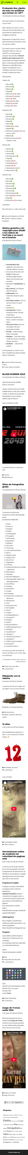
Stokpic (8, 613)
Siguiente (19, 1102)
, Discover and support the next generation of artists (15, 327)
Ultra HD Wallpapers (12, 577)
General (6, 216)
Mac (16, 1124)
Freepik (8, 591)
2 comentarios (8, 962)
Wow (12, 1142)
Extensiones (14, 1117)
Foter (8, 603)
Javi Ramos (23, 661)
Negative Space (11, 555)
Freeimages (10, 593)
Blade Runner (8, 477)
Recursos (18, 362)
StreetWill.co (10, 584)
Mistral (11, 51)
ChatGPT (5, 53)
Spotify (17, 1134)
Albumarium (10, 601)
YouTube (17, 367)
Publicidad (17, 1131)
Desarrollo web (8, 959)
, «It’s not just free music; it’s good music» (16, 303)
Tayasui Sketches (17, 707)
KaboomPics (10, 541)
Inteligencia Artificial (17, 216)
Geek (15, 1121)
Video (6, 844)
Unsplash (9, 529)
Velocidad (17, 959)
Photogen (9, 634)
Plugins (9, 1131)
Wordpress (6, 1142)
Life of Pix (9, 545)
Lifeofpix (9, 629)
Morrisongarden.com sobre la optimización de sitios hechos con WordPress (14, 871)
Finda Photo (10, 589)
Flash (12, 1121)
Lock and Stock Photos (13, 550)
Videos (4, 365)
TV (10, 1093)
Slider (14, 1134)
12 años (6, 724)
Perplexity (5, 51)
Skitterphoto (10, 572)
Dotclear (21, 1115)
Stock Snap (10, 548)
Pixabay (8, 531)
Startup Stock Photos (13, 636)
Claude (23, 48)
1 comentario (8, 770)
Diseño (6, 666)
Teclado (8, 1137)
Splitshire (9, 543)
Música (12, 362)
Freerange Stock (11, 605)
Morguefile (9, 617)
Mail (19, 1124)
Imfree (8, 622)
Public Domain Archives (14, 641)
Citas (15, 1115)
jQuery (11, 1124)
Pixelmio (4, 1131)
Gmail (17, 1121)
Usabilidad (11, 1139)
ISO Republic (10, 608)
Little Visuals (10, 538)
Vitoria (18, 1139)
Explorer (9, 1117)
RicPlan (20, 1131)
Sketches (18, 715)
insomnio (12, 715)
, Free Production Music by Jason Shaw (14, 296)
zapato (4, 717)
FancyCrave (10, 560)
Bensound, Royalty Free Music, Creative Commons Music (14, 319)
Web (17, 666)
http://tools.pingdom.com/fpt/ (12, 952)
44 (13, 1102)
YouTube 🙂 (10, 308)
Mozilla (22, 1124)
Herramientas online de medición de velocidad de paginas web (13, 855)
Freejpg (8, 620)
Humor (6, 1093)
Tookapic (9, 586)
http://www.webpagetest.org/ (16, 928)
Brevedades (7, 767)
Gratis (6, 367)
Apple (4, 1115)
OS (21, 1128)
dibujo (6, 715)
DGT (18, 1115)
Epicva (8, 553)
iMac (4, 1124)
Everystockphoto (11, 624)
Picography (10, 536)
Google (21, 1121)
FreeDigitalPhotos (12, 615)
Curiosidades (8, 842)
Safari (5, 1134)
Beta (7, 1115)
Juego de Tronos (9, 1095)
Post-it (13, 1131)
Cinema (6, 475)
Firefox (7, 1120)
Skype (10, 1134)
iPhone (7, 1124)
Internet (7, 362)
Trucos (5, 1140)
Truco (23, 1137)
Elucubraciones (9, 712)
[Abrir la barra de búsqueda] (17, 2)
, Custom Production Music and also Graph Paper (14, 312)
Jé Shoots (9, 565)
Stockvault (9, 644)
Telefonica (13, 1137)
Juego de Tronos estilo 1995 (11, 1009)
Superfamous (10, 632)
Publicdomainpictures (13, 627)
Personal (15, 767)
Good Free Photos (12, 646)
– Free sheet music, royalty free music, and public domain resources (16, 339)
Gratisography (11, 534)
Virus (15, 1139)
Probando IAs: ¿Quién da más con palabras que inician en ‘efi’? (13, 10)
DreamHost (5, 1117)
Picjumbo (9, 574)
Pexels (8, 524)
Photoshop (12, 998)
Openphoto (10, 639)
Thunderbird (18, 1137)
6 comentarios (8, 669)
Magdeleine (10, 562)
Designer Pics (10, 557)
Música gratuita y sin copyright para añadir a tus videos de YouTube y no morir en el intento (13, 233)
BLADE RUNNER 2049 (13, 374)
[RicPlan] (7, 2)
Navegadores (13, 1128)
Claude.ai (13, 218)
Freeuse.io (9, 526)
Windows (21, 1139)
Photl (8, 610)
